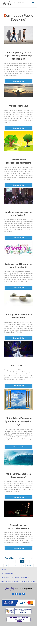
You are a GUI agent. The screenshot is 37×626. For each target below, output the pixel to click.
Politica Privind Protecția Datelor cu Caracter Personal (18, 581)
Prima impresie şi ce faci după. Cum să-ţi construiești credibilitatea (18, 55)
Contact (3, 569)
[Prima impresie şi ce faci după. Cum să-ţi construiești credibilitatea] (18, 35)
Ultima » (29, 565)
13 (31, 562)
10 (17, 562)
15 (10, 565)
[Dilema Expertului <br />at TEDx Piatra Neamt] (18, 509)
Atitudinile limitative (18, 106)
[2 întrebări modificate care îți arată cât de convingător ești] (18, 399)
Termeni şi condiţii (7, 573)
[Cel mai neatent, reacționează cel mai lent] (18, 141)
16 (15, 565)
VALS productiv (18, 365)
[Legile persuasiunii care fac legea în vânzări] (18, 196)
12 (27, 562)
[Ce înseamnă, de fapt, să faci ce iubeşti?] (18, 457)
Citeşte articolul (18, 81)
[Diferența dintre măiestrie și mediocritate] (18, 298)
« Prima (21, 558)
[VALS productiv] (18, 349)
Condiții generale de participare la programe (15, 577)
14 (6, 565)
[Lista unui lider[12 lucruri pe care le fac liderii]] (18, 248)
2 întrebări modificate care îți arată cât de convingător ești (18, 421)
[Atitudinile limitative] (18, 90)
